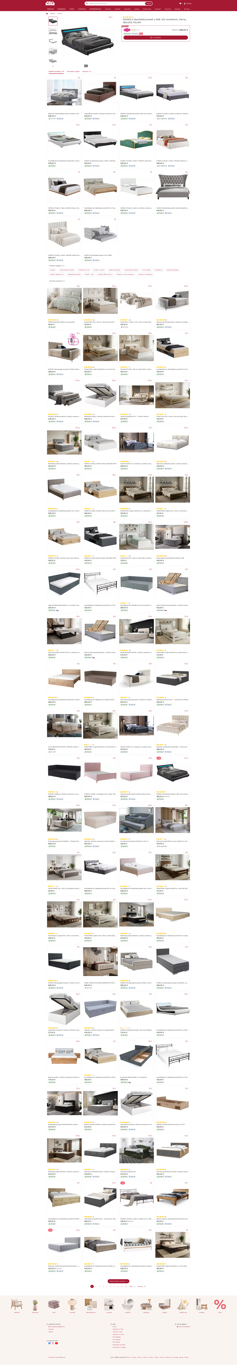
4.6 (134, 30)
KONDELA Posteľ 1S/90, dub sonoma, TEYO (170, 1124)
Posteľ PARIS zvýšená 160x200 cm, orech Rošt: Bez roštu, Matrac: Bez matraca (182, 1266)
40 (79, 569)
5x (165, 508)
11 (187, 333)
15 (187, 475)
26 (79, 1230)
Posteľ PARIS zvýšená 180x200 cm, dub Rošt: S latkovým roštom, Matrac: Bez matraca (148, 511)
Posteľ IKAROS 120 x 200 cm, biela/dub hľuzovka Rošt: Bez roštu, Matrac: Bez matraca (76, 888)
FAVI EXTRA (116, 1342)
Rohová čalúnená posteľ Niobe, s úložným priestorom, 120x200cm (178, 605)
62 (151, 805)
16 (115, 805)
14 (115, 711)
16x (166, 555)
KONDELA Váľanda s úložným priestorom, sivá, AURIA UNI (67, 794)
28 (187, 616)
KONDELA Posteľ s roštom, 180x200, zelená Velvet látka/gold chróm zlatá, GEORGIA (147, 161)
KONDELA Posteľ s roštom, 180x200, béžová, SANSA (173, 161)
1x (57, 508)
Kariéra (51, 1332)
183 (187, 428)
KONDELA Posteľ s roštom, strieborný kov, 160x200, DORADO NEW (142, 1219)
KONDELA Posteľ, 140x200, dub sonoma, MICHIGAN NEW (102, 511)
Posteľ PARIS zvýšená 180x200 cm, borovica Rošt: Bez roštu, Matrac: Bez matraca (110, 369)
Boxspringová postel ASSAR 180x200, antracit (63, 1124)
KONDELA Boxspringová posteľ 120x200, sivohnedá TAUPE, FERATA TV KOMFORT (146, 983)
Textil (53, 1312)
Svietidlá (72, 1312)
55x (166, 319)
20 (115, 333)
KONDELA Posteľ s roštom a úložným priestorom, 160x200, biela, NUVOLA (144, 208)
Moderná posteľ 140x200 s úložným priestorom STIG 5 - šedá (104, 1124)
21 (79, 522)
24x (94, 319)
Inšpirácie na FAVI (118, 1334)
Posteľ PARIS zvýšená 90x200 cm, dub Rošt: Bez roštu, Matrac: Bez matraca (181, 888)
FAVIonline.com (53, 1357)
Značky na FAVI (117, 1332)
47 (151, 286)
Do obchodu (157, 37)
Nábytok (17, 1312)
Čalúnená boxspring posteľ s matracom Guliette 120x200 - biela (141, 700)
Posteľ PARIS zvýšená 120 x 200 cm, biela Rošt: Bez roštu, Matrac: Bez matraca (110, 935)
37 (79, 616)
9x (93, 1169)
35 (187, 1135)
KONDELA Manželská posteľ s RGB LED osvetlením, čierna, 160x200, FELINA (181, 794)
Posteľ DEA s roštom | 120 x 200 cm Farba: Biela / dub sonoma (140, 322)
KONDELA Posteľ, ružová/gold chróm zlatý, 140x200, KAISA (103, 794)
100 (79, 1135)
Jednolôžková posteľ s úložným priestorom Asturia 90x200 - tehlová (106, 113)
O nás (114, 1326)
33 (151, 1041)
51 (151, 663)
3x (165, 933)
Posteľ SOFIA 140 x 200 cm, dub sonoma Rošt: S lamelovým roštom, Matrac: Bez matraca (113, 322)
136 (187, 522)
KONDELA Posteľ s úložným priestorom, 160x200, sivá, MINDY (176, 113)
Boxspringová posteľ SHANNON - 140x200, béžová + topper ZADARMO (71, 841)
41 (151, 852)
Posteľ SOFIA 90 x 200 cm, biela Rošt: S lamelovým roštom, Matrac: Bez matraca (146, 558)
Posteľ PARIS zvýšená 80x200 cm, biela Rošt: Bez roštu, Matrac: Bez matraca (181, 652)
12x (93, 367)
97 (151, 616)
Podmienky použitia (119, 1344)
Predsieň (201, 1312)
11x (93, 1122)
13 (79, 333)
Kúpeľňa (127, 1312)
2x (57, 414)
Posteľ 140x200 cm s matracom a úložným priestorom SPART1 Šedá (142, 464)
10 (151, 711)
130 (151, 380)
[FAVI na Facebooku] (49, 1343)
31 (79, 475)
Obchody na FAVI (118, 1329)
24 (79, 994)
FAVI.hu (145, 1357)
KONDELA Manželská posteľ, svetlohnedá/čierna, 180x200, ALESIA (178, 208)
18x (57, 1169)
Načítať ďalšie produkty (117, 1281)
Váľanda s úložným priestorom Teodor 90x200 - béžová (102, 841)
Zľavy (220, 1312)
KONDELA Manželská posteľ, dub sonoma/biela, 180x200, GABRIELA (142, 1030)
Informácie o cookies (119, 1347)
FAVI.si (186, 1357)
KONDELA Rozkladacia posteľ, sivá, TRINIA (98, 255)
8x (165, 744)
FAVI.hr (151, 1357)
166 (187, 286)
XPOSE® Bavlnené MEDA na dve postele (61, 322)
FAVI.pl (134, 1357)
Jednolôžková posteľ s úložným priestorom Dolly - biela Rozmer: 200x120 (144, 1124)
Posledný (140, 1286)
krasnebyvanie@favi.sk (57, 1326)
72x (57, 319)
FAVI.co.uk (169, 1357)
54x (57, 461)
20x (130, 555)
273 (151, 899)
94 (115, 380)
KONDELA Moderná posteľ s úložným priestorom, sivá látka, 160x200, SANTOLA (74, 416)
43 (115, 1135)
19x (93, 414)
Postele (59, 13)
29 (79, 1041)
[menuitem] (50, 9)
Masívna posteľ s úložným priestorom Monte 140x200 (65, 1077)
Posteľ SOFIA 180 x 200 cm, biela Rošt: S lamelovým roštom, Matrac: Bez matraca (147, 369)
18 (187, 380)
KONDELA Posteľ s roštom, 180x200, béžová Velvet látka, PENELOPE (70, 255)
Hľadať (149, 3)
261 (115, 428)
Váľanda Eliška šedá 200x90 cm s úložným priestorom (66, 605)
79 (79, 1088)
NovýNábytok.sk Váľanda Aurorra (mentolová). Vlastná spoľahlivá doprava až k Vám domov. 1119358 (152, 605)
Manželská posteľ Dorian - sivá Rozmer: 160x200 (172, 700)
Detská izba (183, 1312)
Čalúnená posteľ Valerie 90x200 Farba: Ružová (135, 794)
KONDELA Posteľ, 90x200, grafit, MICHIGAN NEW (100, 558)
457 (79, 380)
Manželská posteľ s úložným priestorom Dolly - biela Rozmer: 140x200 (107, 416)
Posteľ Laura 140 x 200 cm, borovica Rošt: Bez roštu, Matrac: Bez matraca (180, 416)
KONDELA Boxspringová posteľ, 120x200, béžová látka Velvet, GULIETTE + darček (74, 369)
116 (115, 286)
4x (93, 461)
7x (93, 508)
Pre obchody (117, 1339)
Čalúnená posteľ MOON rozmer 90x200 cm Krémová (173, 841)
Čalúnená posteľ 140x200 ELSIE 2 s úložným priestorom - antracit (69, 652)
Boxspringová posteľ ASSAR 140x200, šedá (170, 558)
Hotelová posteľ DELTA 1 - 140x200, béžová (134, 416)
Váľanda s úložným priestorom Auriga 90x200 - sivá (101, 1030)
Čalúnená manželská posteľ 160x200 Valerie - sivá (64, 1266)
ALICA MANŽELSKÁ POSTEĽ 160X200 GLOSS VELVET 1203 (67, 747)
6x (129, 508)
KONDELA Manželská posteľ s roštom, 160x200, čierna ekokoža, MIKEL (107, 161)
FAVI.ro (140, 1357)
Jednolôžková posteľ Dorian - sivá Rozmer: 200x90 (101, 1219)
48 (151, 77)
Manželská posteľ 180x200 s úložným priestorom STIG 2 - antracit (142, 935)
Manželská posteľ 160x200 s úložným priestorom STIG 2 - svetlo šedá (71, 464)
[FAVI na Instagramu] (53, 1343)
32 (115, 475)
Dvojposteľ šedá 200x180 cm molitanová (133, 1077)
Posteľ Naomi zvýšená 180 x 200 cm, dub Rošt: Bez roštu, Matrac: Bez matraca (73, 935)
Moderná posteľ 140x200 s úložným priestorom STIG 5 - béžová (141, 652)
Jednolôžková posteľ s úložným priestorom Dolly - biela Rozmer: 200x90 (72, 1030)
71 (187, 805)
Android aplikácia (184, 1326)
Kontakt (51, 1329)
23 (115, 125)
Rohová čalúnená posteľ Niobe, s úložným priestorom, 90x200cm (105, 652)
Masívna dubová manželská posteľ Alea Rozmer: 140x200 (175, 1219)
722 (79, 428)
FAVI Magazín (117, 1337)
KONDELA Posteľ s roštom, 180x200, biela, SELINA (64, 208)
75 (187, 711)
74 (79, 125)
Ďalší (131, 1286)
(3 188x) (138, 30)
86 (151, 333)
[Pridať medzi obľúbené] (79, 77)
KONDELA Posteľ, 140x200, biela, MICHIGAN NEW (100, 464)
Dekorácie (35, 1312)
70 (187, 899)
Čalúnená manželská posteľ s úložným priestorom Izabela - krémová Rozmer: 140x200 (184, 464)
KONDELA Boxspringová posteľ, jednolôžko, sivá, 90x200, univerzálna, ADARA (181, 983)
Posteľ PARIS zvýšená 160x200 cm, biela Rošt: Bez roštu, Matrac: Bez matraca (109, 747)
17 (187, 1183)
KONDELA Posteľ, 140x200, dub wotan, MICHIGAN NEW (66, 558)
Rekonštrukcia (90, 1312)
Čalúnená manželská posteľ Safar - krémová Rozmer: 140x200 (176, 747)
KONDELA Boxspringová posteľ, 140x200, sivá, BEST (65, 983)
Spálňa (52, 13)
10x (129, 414)
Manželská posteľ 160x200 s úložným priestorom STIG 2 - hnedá (69, 1171)
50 (111, 17)
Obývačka (146, 1312)
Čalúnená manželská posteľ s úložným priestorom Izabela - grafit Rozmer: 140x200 (111, 1171)
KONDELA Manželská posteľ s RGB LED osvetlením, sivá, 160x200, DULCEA (145, 113)
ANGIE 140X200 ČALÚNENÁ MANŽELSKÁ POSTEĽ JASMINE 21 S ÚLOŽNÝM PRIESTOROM (113, 983)
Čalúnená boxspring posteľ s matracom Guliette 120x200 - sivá (176, 322)
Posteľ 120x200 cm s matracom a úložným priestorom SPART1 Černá (142, 747)
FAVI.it (157, 1357)
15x (57, 650)
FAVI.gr (181, 1357)
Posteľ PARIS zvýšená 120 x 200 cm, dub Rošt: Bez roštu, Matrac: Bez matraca (181, 511)
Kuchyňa (109, 1312)
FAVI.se (162, 1357)
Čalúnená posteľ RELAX (128, 1171)
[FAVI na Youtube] (56, 1343)
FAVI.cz (128, 1357)
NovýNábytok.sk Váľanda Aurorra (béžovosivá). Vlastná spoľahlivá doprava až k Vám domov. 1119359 (116, 700)
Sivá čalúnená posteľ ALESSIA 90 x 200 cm (134, 841)
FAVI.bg (175, 1357)
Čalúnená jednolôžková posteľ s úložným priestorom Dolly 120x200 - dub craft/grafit (184, 1171)
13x (166, 461)
